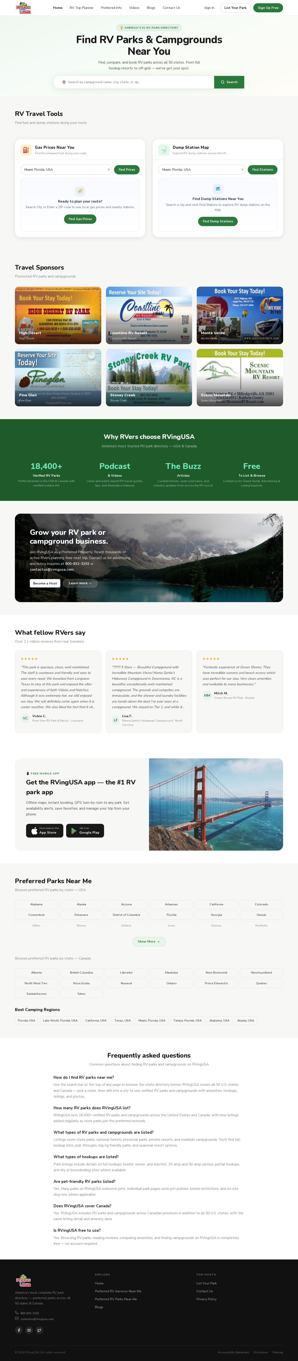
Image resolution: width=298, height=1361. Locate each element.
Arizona (126, 904)
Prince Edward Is (216, 983)
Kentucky (261, 925)
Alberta (36, 973)
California (216, 904)
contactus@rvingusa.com (37, 1319)
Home (57, 8)
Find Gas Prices (80, 219)
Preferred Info (111, 8)
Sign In (209, 8)
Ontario (171, 983)
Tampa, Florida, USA (187, 1020)
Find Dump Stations (218, 221)
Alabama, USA (219, 1020)
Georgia (216, 915)
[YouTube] (29, 1330)
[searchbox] (138, 82)
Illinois (81, 925)
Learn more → (80, 583)
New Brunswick (216, 973)
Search (232, 82)
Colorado (261, 904)
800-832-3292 (29, 1313)
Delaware (81, 915)
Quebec (261, 983)
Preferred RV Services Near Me (118, 1291)
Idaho (36, 925)
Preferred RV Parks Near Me (116, 1299)
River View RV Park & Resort (50, 721)
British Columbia (81, 973)
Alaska (81, 904)
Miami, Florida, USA (152, 1020)
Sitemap (277, 1352)
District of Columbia (126, 915)
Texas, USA (122, 1020)
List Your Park (235, 8)
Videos (134, 8)
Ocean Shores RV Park (228, 698)
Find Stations (262, 169)
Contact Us (171, 8)
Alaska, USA (245, 1020)
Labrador (126, 973)
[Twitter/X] (39, 1330)
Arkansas (171, 904)
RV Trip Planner (82, 8)
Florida (171, 915)
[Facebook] (19, 1330)
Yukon (81, 994)
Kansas (216, 925)
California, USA (95, 1020)
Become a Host (45, 583)
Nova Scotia (81, 983)
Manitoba (171, 973)
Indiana (126, 925)
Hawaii (261, 915)
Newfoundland (261, 973)
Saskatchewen (37, 994)
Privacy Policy (206, 1299)
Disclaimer (261, 1352)
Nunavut (126, 983)
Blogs (151, 8)
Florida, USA (26, 1020)
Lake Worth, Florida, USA (60, 1020)
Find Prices (127, 169)
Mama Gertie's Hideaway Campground (147, 721)
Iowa (171, 925)
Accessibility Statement (233, 1352)
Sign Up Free (268, 8)
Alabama (36, 904)
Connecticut (36, 915)
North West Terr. (36, 983)
